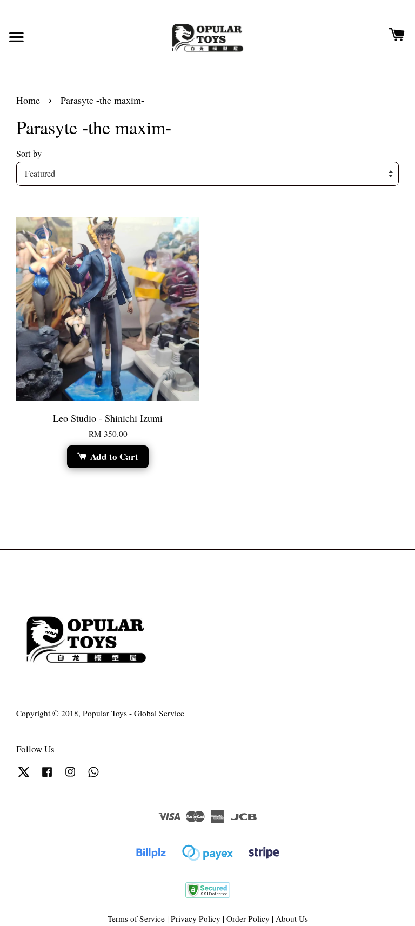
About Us (292, 918)
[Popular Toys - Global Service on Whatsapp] (93, 776)
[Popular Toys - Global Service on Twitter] (23, 776)
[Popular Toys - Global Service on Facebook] (47, 776)
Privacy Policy (195, 918)
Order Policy (248, 918)
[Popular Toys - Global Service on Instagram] (70, 776)
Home (28, 100)
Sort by (29, 153)
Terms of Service (136, 918)
